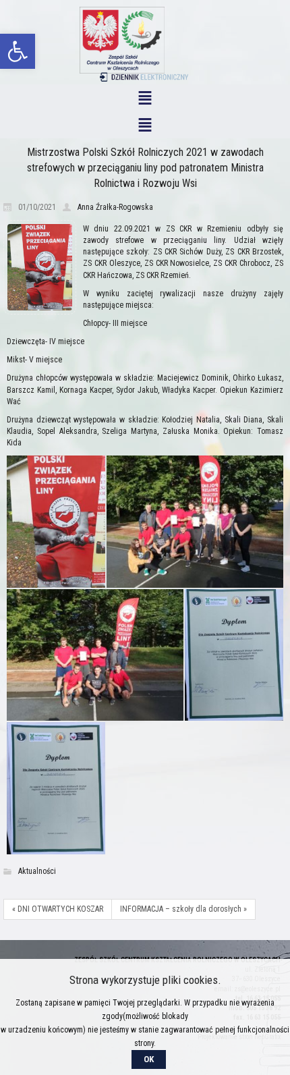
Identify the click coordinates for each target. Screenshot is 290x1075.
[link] (17, 51)
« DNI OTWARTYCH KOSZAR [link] (57, 909)
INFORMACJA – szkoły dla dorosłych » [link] (183, 909)
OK (149, 1059)
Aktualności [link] (37, 871)
